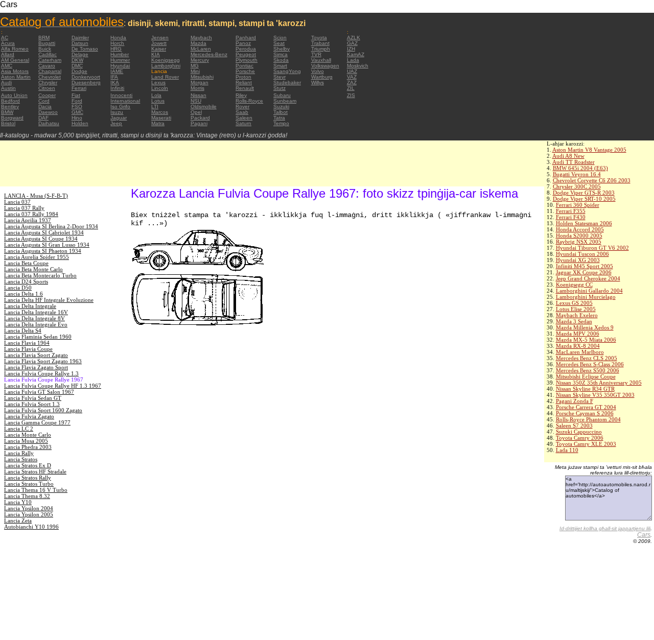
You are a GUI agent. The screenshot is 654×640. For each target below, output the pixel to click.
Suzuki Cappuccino (579, 432)
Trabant (320, 43)
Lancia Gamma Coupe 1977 (37, 422)
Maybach (201, 37)
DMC (77, 65)
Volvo (317, 71)
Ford (77, 101)
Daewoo (48, 112)
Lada (353, 60)
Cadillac (47, 54)
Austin (8, 88)
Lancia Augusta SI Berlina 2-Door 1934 (51, 226)
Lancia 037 (17, 202)
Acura (8, 43)
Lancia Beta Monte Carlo (33, 269)
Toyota (319, 37)
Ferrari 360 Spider (577, 205)
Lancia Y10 (18, 502)
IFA (114, 77)
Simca (280, 54)
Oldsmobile (204, 106)
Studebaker (287, 82)
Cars (643, 534)
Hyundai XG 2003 (578, 260)
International (125, 101)
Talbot (280, 112)
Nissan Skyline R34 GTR (585, 389)
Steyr (279, 77)
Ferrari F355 (571, 211)
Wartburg (322, 77)
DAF (43, 118)
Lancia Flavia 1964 (27, 343)
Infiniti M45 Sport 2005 (584, 266)
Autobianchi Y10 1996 (31, 527)
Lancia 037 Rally (24, 208)
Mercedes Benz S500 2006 (587, 370)
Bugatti (46, 43)
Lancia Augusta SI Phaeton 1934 (42, 251)
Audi (6, 82)
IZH (351, 49)
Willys (317, 82)
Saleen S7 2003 (574, 425)
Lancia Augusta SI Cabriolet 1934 (44, 232)
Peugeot (246, 54)
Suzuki (281, 106)
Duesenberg (86, 82)
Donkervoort (86, 77)
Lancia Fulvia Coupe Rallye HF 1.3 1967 (52, 386)
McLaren (201, 49)
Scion (280, 37)
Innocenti (121, 95)
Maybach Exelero (577, 315)
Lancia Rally (19, 453)
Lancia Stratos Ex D (27, 465)
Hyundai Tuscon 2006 (582, 254)
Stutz (279, 88)
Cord (44, 101)
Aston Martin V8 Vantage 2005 (589, 150)
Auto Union (14, 95)
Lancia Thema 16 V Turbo (35, 490)
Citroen (46, 88)
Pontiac (244, 65)
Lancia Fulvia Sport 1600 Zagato (43, 410)
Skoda (281, 60)
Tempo (281, 123)
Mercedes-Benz (209, 54)
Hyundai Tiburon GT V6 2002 (592, 248)
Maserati (161, 118)
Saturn (243, 123)
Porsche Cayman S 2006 (585, 413)
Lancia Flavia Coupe (28, 349)
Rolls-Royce (249, 101)
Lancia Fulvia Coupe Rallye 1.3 (41, 373)
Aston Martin (16, 77)
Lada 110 (567, 450)
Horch (117, 43)
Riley (241, 95)
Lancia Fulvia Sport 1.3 (32, 404)
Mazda (198, 43)
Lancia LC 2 (18, 428)
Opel (196, 112)
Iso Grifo (120, 106)
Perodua (246, 49)
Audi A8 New (568, 156)
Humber (119, 54)
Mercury (200, 60)
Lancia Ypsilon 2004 (28, 508)
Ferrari (79, 88)
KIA (155, 54)
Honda (118, 37)
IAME (116, 71)
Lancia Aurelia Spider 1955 (36, 257)
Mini (195, 71)
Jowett (159, 43)
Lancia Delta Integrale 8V (34, 318)
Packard (200, 118)
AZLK (353, 37)
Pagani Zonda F (574, 401)
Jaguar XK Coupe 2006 (584, 272)
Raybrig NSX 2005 (578, 242)
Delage (80, 54)
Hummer (120, 60)
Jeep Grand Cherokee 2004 (588, 278)
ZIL (351, 88)
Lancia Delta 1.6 (23, 294)
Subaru (282, 95)
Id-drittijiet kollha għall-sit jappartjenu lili (604, 528)
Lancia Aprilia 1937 (27, 220)
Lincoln (159, 88)
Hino (77, 118)
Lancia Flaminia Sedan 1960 (38, 337)
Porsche (245, 71)
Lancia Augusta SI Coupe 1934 (41, 238)
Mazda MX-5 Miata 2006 (586, 340)
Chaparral (49, 71)
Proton (243, 77)
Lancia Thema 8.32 (27, 496)
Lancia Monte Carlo (27, 435)
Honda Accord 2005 (580, 229)
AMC (6, 65)
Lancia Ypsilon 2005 (28, 514)
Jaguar (118, 118)
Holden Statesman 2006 (584, 223)
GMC (77, 112)
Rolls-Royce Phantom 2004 (588, 419)
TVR (316, 54)
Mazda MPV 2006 (577, 333)
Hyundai (120, 65)
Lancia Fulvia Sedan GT (32, 398)
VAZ (352, 77)
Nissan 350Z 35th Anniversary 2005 (599, 383)
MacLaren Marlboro (580, 352)
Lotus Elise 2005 (576, 309)
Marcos (159, 112)
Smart (280, 65)
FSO (77, 106)
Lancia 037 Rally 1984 (31, 214)
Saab (242, 112)
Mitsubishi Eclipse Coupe (586, 376)
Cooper (47, 95)
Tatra (279, 118)
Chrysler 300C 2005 (577, 186)
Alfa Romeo (15, 49)
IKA (114, 82)
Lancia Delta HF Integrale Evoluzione (49, 300)
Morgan (199, 82)
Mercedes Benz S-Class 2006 (590, 364)
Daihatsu (48, 123)
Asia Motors (15, 71)
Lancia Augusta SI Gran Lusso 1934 (46, 245)
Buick (44, 49)
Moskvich (357, 65)
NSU (196, 101)
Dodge (79, 71)
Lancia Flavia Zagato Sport (36, 367)
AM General (15, 60)
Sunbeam (284, 101)
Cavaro (46, 65)
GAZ (352, 43)
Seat (279, 43)
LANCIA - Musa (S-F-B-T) (36, 196)
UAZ (352, 71)
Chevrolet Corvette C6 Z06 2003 (591, 180)
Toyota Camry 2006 (579, 438)
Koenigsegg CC (574, 284)
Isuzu (116, 112)
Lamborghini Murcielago (586, 297)
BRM (44, 37)
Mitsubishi (202, 77)
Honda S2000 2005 (579, 235)
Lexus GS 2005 (574, 303)
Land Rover (165, 77)
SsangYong (287, 71)
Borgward (12, 118)
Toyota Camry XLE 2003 (586, 444)
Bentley (10, 106)
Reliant (244, 82)
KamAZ (355, 54)
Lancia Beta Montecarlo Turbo (40, 275)
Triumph (320, 49)
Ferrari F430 (571, 217)
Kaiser (158, 49)
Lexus (158, 82)
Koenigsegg (165, 60)
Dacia (45, 106)
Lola (156, 95)
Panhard (246, 37)
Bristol (8, 123)
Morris (197, 88)
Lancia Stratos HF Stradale (35, 471)
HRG (116, 49)
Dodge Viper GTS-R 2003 (584, 192)
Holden (80, 123)
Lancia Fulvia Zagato (29, 416)
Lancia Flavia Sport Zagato (36, 355)
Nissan (198, 95)
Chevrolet (49, 77)
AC (4, 37)
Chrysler (47, 82)
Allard (7, 54)
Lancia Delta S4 (22, 330)
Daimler (80, 37)
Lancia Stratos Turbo (29, 484)
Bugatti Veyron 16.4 (577, 174)
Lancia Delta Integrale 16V (36, 312)
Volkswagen (325, 65)
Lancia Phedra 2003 (28, 447)
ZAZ (352, 82)
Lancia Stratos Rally (27, 478)
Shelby (281, 49)
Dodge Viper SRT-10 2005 (584, 199)
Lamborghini (165, 65)
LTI (154, 106)
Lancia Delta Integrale (30, 306)
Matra (158, 123)
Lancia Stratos (20, 459)
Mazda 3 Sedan (574, 321)
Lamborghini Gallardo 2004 (589, 291)
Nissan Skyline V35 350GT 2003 (595, 395)
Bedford (10, 101)
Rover (242, 106)
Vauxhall (321, 60)
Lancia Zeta (18, 520)
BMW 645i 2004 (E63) (580, 168)
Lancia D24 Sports (26, 281)
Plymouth (247, 60)
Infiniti (117, 88)
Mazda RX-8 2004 (578, 346)
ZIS (351, 95)
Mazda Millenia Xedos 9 (585, 327)
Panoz (243, 43)
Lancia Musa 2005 (26, 441)
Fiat (76, 95)
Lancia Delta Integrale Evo (35, 324)
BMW (7, 112)
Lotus (158, 101)
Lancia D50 (18, 288)
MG (195, 65)
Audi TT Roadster (573, 162)
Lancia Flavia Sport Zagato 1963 (43, 361)
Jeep (116, 123)
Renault (245, 88)
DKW (77, 60)
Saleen (244, 118)
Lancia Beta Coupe (26, 263)
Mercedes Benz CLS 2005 (586, 358)
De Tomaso (85, 49)
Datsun (80, 43)
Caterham (49, 60)
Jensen (160, 37)
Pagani (199, 123)
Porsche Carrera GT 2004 (586, 407)
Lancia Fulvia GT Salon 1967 (39, 392)
